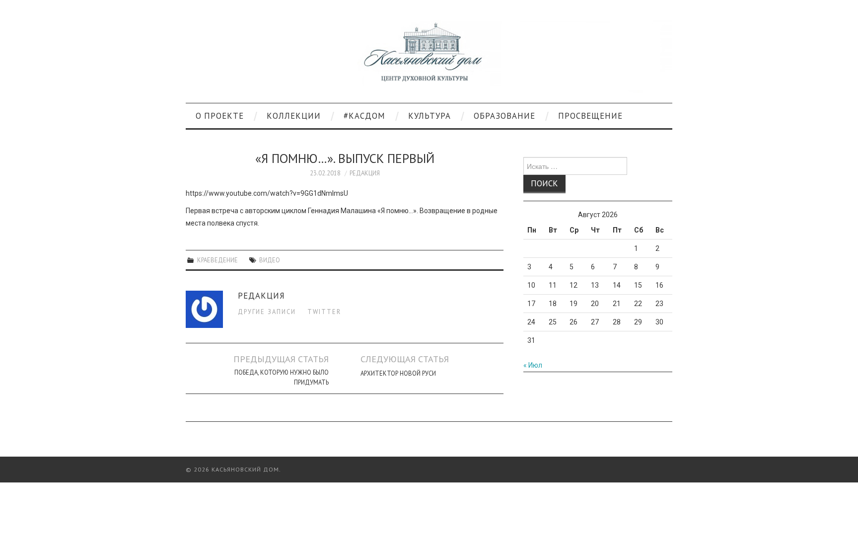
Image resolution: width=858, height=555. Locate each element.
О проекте (220, 115)
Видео (269, 260)
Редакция (365, 173)
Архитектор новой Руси (398, 373)
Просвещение (590, 115)
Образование (504, 115)
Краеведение (217, 260)
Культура (429, 115)
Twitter (324, 312)
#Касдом (364, 115)
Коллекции (294, 115)
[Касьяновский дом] (429, 56)
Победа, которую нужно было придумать (281, 377)
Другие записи (267, 312)
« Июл (532, 365)
